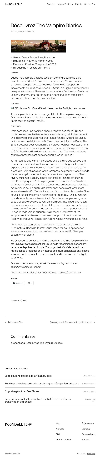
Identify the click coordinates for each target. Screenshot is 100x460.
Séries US (88, 4)
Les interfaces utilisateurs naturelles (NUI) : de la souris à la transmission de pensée (38, 400)
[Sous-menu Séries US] (94, 4)
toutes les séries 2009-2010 (38, 272)
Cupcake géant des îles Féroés (22, 391)
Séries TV (30, 31)
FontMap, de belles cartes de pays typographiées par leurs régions (42, 383)
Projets (78, 4)
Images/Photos (64, 4)
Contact (51, 4)
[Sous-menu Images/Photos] (72, 4)
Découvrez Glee (15, 322)
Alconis (20, 31)
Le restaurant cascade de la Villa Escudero (28, 375)
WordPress (91, 454)
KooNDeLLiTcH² (13, 4)
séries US (15, 300)
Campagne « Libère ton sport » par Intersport (71, 322)
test (24, 300)
